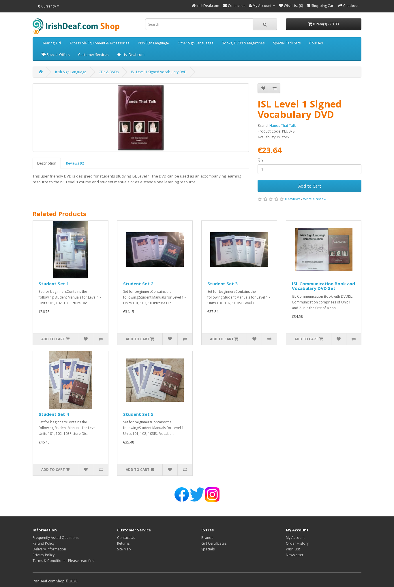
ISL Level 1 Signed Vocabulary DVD (159, 71)
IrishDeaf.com (133, 54)
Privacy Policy (44, 554)
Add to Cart (309, 186)
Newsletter (294, 554)
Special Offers (58, 54)
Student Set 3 (222, 283)
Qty (260, 159)
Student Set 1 (54, 283)
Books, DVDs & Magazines (243, 43)
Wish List (293, 549)
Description (46, 163)
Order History (297, 543)
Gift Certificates (213, 543)
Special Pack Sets (287, 43)
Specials (208, 549)
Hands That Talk (282, 125)
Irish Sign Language (153, 43)
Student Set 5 (138, 414)
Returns (123, 543)
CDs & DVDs (109, 71)
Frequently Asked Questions (55, 537)
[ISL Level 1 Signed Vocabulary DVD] (141, 117)
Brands (207, 537)
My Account (295, 537)
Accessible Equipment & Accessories (99, 43)
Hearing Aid (51, 43)
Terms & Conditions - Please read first (64, 560)
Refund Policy (44, 543)
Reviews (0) (75, 163)
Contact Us (126, 537)
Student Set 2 (138, 283)
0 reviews (292, 199)
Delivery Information (49, 549)
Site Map (124, 549)
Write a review (314, 199)
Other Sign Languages (195, 43)
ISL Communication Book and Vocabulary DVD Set (323, 286)
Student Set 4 (54, 414)
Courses (316, 43)
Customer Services (93, 54)
